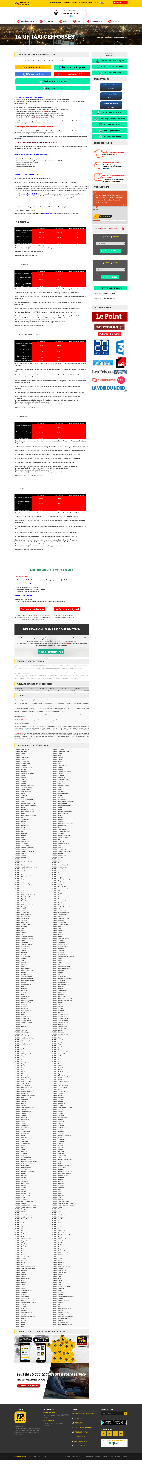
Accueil (100, 38)
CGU (29, 1456)
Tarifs (64, 21)
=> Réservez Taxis (121, 2)
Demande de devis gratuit (104, 298)
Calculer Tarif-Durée (82, 1427)
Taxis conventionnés (54, 88)
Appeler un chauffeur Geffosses (73, 74)
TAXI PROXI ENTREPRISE (111, 112)
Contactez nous (80, 1446)
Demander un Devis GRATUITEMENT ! (28, 255)
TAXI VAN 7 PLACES (112, 124)
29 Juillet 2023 (48, 1421)
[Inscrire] (125, 1413)
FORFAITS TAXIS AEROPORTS (111, 288)
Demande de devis (34, 66)
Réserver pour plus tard (104, 294)
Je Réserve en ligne (66, 609)
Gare (78, 21)
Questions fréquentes (111, 136)
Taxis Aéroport (95, 21)
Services (115, 21)
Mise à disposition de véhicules (111, 118)
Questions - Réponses (93, 1456)
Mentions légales (20, 1456)
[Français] (101, 2)
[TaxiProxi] (20, 1422)
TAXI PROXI (44, 1456)
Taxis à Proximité (27, 21)
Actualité (78, 1423)
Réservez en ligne (35, 74)
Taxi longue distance (55, 81)
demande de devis (32, 99)
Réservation (48, 21)
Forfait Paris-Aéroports (84, 1414)
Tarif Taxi (108, 38)
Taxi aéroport (80, 1437)
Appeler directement (50, 651)
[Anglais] (103, 2)
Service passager (121, 38)
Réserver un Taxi (81, 1432)
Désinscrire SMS (80, 1441)
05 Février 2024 (49, 1412)
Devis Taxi (78, 1418)
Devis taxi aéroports (73, 67)
